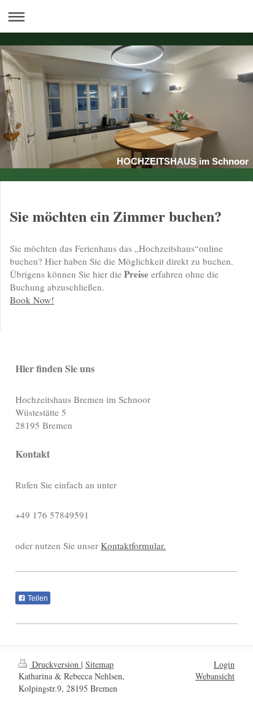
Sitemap (99, 664)
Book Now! (32, 300)
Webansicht (215, 676)
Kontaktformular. (133, 545)
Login (224, 664)
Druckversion (55, 664)
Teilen (37, 598)
